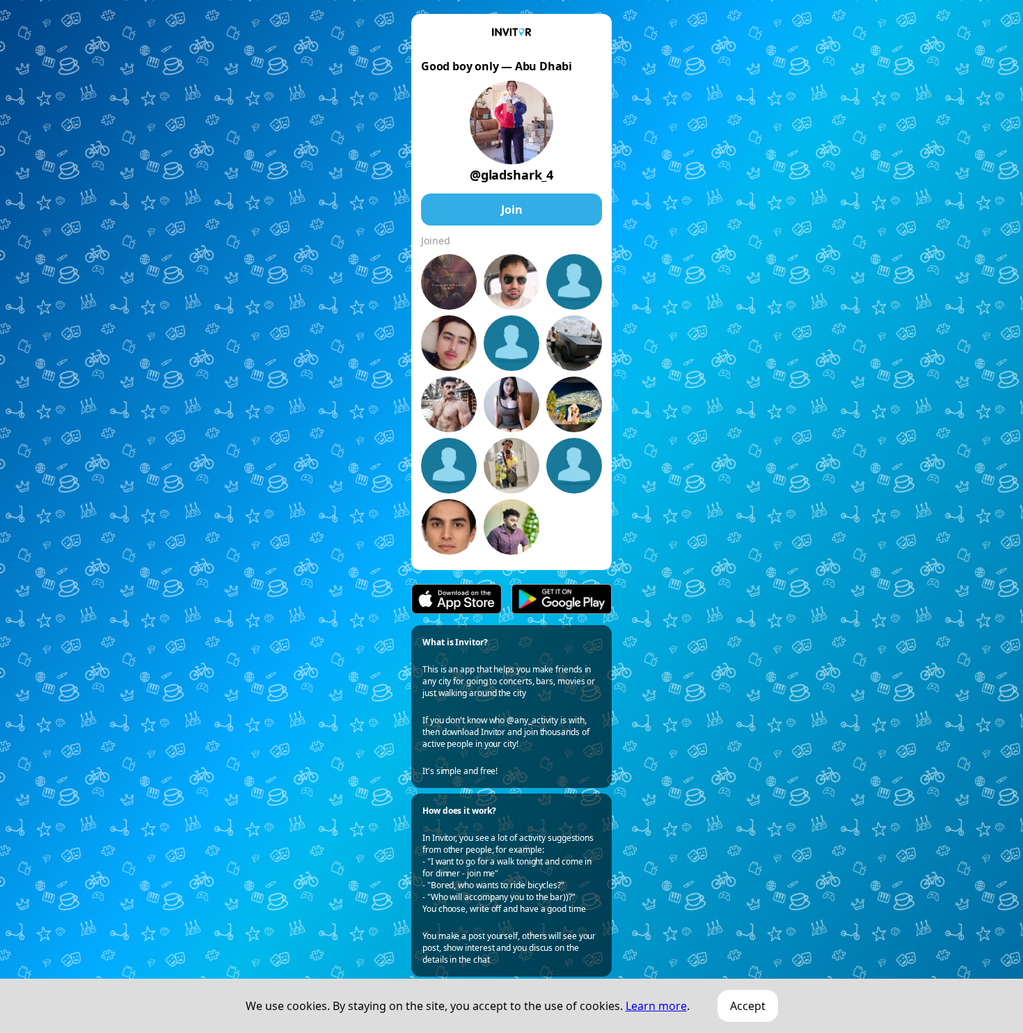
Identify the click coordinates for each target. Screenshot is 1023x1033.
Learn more (656, 1006)
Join (512, 209)
